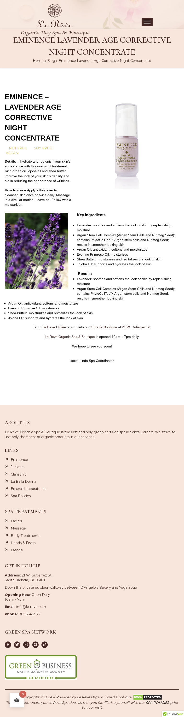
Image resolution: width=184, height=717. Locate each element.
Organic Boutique (104, 327)
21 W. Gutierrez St (136, 327)
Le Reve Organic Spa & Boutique (70, 337)
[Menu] (147, 22)
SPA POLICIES (157, 702)
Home (38, 61)
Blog (51, 61)
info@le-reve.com (31, 607)
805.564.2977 (30, 614)
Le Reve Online (54, 327)
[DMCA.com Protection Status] (147, 697)
